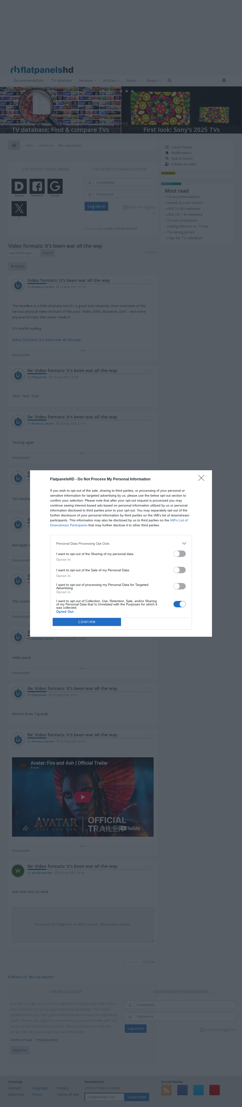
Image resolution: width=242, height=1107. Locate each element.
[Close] (202, 479)
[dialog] (121, 553)
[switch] (179, 554)
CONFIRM (87, 622)
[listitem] (121, 543)
